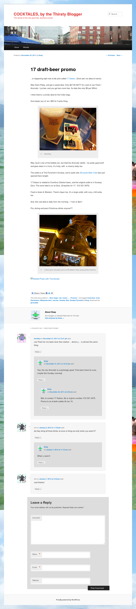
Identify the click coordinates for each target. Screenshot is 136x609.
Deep (41, 55)
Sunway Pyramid (76, 300)
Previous (110, 55)
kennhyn (37, 338)
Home (16, 47)
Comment (36, 517)
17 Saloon (71, 78)
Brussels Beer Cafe (88, 172)
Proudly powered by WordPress (68, 600)
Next (119, 55)
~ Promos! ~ (73, 298)
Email (36, 567)
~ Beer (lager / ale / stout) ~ (58, 298)
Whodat (26, 47)
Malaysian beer (46, 300)
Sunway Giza (64, 300)
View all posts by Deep (54, 318)
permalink (34, 302)
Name (36, 554)
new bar (56, 300)
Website (35, 580)
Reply (38, 351)
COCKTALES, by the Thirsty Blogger (48, 14)
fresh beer (91, 298)
